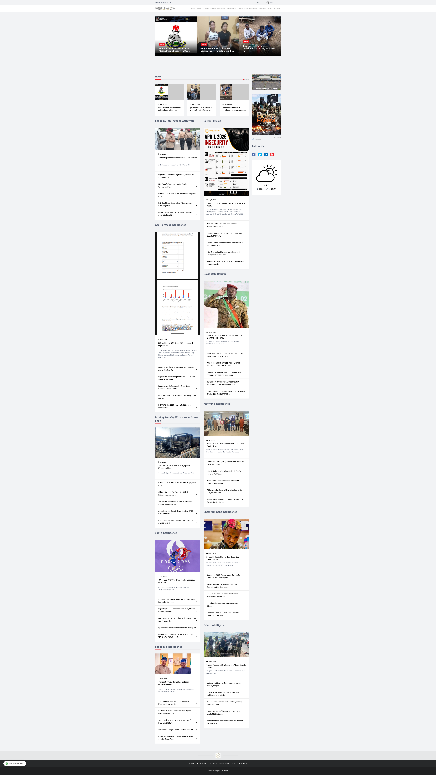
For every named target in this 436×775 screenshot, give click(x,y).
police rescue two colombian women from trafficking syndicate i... (223, 693)
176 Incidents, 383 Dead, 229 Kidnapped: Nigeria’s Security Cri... (174, 702)
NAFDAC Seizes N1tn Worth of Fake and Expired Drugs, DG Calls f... (225, 262)
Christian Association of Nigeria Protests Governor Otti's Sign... (223, 614)
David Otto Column (265, 8)
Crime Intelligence (215, 625)
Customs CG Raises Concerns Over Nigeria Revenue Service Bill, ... (174, 712)
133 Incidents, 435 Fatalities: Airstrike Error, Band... (225, 204)
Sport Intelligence (166, 533)
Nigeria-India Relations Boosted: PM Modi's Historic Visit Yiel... (224, 472)
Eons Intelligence (215, 771)
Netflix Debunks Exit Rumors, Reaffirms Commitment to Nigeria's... (222, 585)
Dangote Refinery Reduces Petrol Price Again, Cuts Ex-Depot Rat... (176, 737)
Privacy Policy (239, 763)
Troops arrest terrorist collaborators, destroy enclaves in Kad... (224, 703)
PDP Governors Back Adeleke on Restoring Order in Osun (177, 396)
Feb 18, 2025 (212, 553)
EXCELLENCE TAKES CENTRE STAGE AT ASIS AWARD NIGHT (175, 521)
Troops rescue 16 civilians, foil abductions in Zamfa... (226, 666)
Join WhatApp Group (16, 764)
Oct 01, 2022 (212, 332)
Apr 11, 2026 (163, 339)
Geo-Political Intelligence (248, 8)
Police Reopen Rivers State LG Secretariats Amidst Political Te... (175, 213)
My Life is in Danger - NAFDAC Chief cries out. (176, 730)
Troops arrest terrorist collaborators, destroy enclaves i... (217, 48)
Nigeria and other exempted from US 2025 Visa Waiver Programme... (176, 378)
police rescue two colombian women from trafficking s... (169, 109)
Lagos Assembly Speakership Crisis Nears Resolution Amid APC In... (174, 387)
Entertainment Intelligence (220, 512)
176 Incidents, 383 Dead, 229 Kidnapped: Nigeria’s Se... (175, 344)
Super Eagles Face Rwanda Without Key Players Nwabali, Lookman (176, 610)
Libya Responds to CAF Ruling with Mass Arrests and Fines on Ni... (177, 619)
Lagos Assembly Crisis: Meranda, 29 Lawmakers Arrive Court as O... (176, 368)
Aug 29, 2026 (163, 104)
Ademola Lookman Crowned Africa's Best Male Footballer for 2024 (176, 600)
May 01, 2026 (212, 200)
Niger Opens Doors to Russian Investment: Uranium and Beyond (223, 481)
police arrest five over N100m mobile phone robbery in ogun (223, 684)
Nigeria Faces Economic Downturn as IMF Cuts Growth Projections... (225, 500)
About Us (201, 763)
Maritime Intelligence (217, 403)
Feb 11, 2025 (163, 576)
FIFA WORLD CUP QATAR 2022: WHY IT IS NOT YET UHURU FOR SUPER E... (176, 635)
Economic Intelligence (168, 646)
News (199, 8)
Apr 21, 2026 (163, 678)
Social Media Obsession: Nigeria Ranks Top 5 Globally (224, 604)
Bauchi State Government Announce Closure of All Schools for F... (225, 244)
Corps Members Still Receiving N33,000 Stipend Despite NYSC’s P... (225, 234)
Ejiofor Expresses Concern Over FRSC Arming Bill (177, 158)
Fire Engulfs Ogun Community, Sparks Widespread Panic (172, 185)
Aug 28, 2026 (228, 104)
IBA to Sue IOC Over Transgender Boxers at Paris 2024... (176, 581)
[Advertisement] (196, 66)
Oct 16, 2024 (163, 462)
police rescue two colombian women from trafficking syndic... (175, 49)
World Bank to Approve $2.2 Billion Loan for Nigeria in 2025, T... (175, 721)
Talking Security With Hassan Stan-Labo (176, 419)
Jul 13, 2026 (211, 440)
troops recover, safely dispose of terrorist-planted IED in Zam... (223, 712)
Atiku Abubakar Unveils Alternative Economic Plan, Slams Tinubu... (224, 491)
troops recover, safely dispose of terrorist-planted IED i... (259, 49)
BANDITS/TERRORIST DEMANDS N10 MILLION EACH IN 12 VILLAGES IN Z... (225, 355)
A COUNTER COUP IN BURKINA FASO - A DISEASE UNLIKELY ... (224, 336)
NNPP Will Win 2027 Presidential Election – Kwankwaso (175, 406)
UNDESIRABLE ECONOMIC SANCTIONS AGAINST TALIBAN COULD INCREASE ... (226, 392)
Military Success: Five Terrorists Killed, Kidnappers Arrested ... (173, 493)
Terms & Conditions (219, 763)
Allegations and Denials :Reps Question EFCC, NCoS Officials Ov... (175, 512)
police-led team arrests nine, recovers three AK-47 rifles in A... (225, 722)
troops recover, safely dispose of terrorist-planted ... (234, 109)
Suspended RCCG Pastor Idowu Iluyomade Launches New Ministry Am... (223, 576)
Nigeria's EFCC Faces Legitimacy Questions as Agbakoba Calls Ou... (176, 176)
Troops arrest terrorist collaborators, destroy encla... (201, 109)
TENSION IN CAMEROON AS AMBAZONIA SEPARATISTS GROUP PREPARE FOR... (223, 383)
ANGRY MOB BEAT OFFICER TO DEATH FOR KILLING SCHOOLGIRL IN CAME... (223, 364)
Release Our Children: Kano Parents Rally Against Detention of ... (177, 195)
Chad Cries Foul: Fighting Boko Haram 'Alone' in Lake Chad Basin (225, 463)
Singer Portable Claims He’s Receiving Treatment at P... (222, 558)
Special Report (232, 8)
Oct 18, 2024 (163, 154)
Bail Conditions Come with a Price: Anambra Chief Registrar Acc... (175, 204)
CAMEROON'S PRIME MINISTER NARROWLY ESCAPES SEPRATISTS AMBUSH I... (224, 373)
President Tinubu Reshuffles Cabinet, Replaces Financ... (173, 683)
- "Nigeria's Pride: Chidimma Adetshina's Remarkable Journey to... (222, 595)
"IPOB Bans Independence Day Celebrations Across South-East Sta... (175, 503)
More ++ (277, 8)
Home (193, 8)
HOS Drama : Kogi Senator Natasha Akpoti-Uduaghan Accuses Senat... (223, 253)
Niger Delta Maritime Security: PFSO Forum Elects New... (225, 444)
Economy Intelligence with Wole (214, 8)
